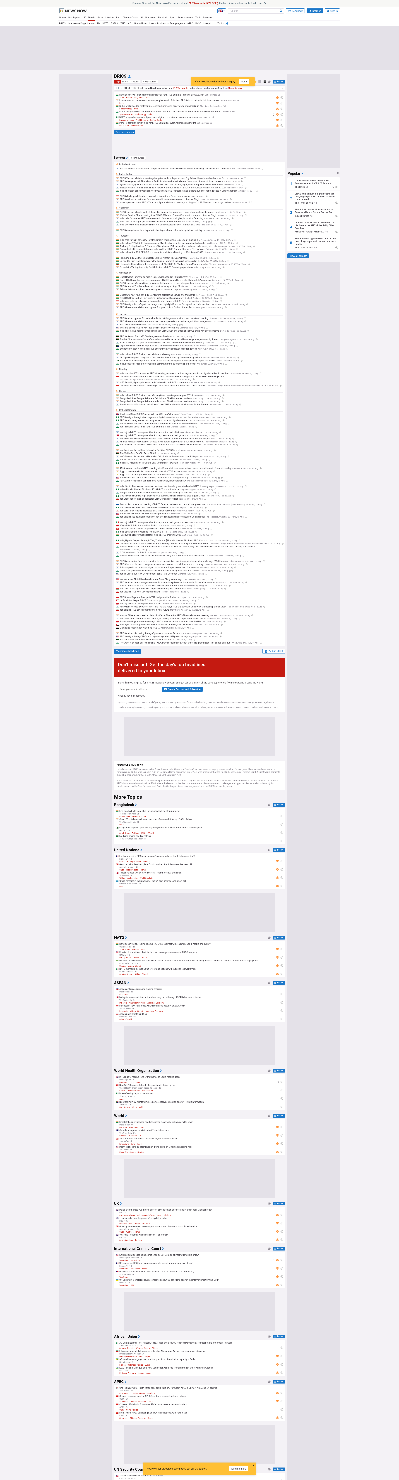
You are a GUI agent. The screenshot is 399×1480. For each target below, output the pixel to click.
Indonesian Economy (154, 1011)
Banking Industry (126, 120)
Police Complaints (127, 1215)
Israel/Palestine (132, 870)
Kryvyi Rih (123, 1152)
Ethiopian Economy (127, 1373)
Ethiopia (155, 1348)
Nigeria (127, 1107)
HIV (120, 1107)
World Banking (142, 120)
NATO (105, 23)
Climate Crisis (130, 17)
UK (84, 17)
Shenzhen (123, 1402)
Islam (143, 949)
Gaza (100, 17)
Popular (135, 81)
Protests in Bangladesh (129, 816)
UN (98, 23)
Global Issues (147, 1091)
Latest (125, 81)
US (140, 1136)
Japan (144, 1269)
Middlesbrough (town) (146, 1215)
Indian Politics (137, 126)
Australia (130, 1232)
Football (162, 17)
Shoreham (129, 1240)
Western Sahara (143, 1348)
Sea (121, 1240)
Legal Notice (268, 702)
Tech (197, 17)
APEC (190, 23)
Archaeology (140, 114)
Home (62, 17)
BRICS (62, 23)
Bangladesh (139, 97)
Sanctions (135, 1260)
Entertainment (185, 17)
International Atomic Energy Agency (167, 23)
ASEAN (114, 23)
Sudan (147, 1365)
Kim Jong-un (124, 1393)
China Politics (132, 1410)
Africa (139, 1082)
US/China (151, 1393)
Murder (137, 1224)
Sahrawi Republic (126, 1348)
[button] (149, 82)
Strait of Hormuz (126, 974)
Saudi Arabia (124, 833)
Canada (122, 1136)
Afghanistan (132, 878)
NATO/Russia (125, 958)
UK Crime (146, 1224)
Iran (118, 17)
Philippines (124, 994)
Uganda (141, 1373)
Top (117, 81)
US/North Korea (138, 1393)
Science (207, 17)
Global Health (138, 1107)
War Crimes (124, 1260)
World (91, 17)
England (138, 1240)
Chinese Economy (138, 1402)
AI (141, 17)
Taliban (122, 878)
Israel (143, 870)
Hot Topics (74, 17)
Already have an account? (131, 695)
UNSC (198, 23)
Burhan (122, 1365)
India (148, 97)
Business (150, 17)
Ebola (121, 862)
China (150, 1402)
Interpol (207, 23)
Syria (142, 1127)
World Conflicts (143, 862)
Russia (144, 958)
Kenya (122, 1091)
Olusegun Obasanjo (128, 1356)
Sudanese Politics (135, 1365)
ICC (129, 23)
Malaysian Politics (137, 1003)
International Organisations (81, 23)
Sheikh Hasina (125, 97)
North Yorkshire (164, 1215)
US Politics (132, 1136)
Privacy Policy (253, 702)
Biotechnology (125, 109)
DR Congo (130, 862)
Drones (136, 958)
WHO (122, 23)
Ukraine (110, 17)
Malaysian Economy (155, 1003)
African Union (140, 23)
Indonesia (123, 1011)
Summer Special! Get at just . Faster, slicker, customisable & (197, 3)
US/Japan (135, 1269)
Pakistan (135, 833)
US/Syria (123, 1127)
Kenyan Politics (133, 1091)
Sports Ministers (126, 114)
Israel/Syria (133, 1127)
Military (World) (147, 833)
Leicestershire (125, 1224)
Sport (172, 17)
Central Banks (156, 120)
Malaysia (123, 1003)
